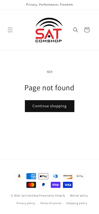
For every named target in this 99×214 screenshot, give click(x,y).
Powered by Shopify (52, 195)
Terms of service (50, 203)
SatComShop (30, 195)
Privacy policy (25, 203)
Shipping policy (76, 203)
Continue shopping (49, 105)
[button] (10, 29)
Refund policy (79, 195)
